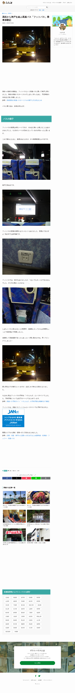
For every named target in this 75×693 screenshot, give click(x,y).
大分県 (30, 627)
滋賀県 (38, 612)
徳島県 (7, 624)
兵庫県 (23, 616)
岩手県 (23, 597)
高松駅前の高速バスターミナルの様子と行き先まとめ (24, 100)
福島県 (15, 601)
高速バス (14, 470)
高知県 (30, 624)
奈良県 (30, 616)
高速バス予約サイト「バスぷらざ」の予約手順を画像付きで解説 (28, 401)
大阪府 (15, 616)
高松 (10, 470)
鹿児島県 (8, 631)
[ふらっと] (7, 2)
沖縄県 (16, 631)
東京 (40, 10)
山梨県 (30, 609)
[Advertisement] (26, 75)
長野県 (38, 609)
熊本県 (23, 627)
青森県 (15, 597)
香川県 (15, 624)
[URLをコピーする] (45, 478)
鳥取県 (7, 620)
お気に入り (69, 2)
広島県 (30, 620)
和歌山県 (39, 616)
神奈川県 (31, 605)
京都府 (7, 616)
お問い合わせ (33, 680)
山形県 (7, 601)
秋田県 (38, 597)
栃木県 (30, 601)
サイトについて (26, 680)
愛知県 (23, 612)
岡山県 (23, 620)
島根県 (15, 620)
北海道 (7, 597)
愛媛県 (23, 624)
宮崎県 (38, 627)
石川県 (15, 609)
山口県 (38, 620)
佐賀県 (7, 627)
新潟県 (39, 605)
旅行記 (5, 470)
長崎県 (15, 627)
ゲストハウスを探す (57, 2)
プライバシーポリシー (47, 680)
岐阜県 (7, 612)
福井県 (23, 609)
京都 (43, 10)
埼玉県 (7, 605)
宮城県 (30, 597)
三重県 (30, 612)
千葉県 (15, 605)
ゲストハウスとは (47, 2)
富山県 (7, 609)
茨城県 (23, 601)
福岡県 (38, 624)
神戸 (18, 470)
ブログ (64, 2)
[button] (7, 478)
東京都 (23, 605)
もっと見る (37, 663)
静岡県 (15, 612)
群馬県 (38, 601)
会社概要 (40, 680)
